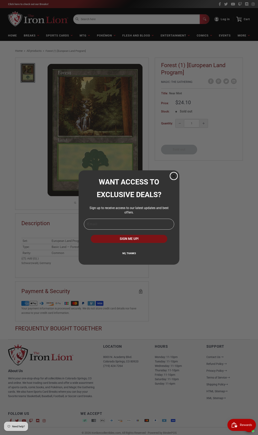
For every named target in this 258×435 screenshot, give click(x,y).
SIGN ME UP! (129, 239)
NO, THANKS (129, 253)
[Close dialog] (173, 176)
